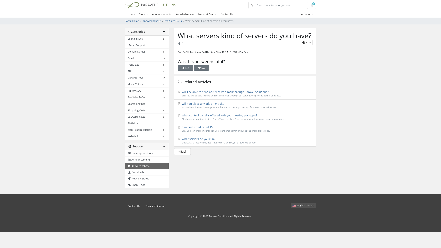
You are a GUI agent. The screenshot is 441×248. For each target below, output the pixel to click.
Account (306, 14)
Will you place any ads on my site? (229, 105)
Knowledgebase (185, 14)
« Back (182, 151)
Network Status (207, 14)
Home (131, 14)
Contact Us (226, 14)
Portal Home (132, 21)
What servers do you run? (218, 140)
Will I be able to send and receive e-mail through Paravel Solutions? (231, 93)
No (203, 68)
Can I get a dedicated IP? (225, 128)
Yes (186, 68)
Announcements (161, 14)
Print (308, 42)
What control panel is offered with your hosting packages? (232, 117)
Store (142, 14)
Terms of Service (155, 206)
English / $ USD (305, 205)
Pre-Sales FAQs (173, 21)
